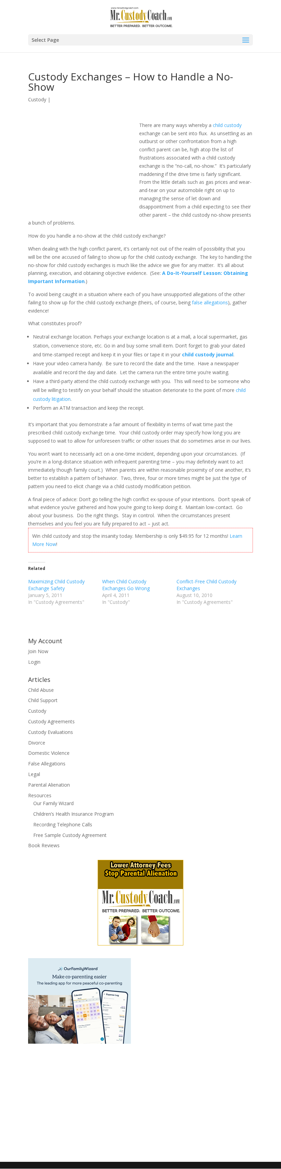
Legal (34, 774)
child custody (227, 125)
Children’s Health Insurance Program (73, 814)
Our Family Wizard (53, 803)
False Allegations (46, 763)
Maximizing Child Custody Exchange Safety (56, 585)
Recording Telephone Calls (62, 824)
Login (34, 662)
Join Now (38, 651)
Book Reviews (44, 845)
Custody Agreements (51, 721)
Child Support (43, 700)
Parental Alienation (49, 785)
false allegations (210, 302)
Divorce (36, 742)
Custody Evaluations (50, 732)
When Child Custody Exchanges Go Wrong (126, 585)
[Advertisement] (83, 168)
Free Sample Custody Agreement (70, 835)
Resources (39, 795)
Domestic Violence (49, 753)
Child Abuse (41, 690)
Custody (37, 99)
